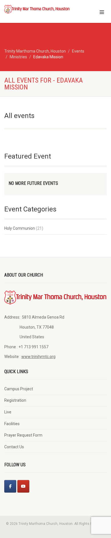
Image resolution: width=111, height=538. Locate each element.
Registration (15, 400)
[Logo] (37, 9)
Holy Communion (19, 228)
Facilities (12, 423)
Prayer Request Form (23, 435)
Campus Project (18, 389)
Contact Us (14, 447)
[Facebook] (10, 486)
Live (7, 412)
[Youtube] (23, 486)
